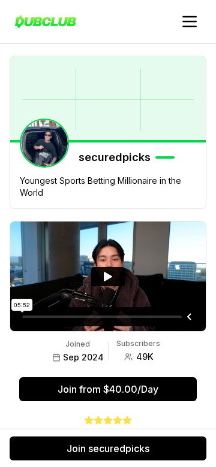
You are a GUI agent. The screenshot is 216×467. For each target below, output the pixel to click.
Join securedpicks (108, 448)
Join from (108, 389)
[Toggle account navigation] (190, 22)
